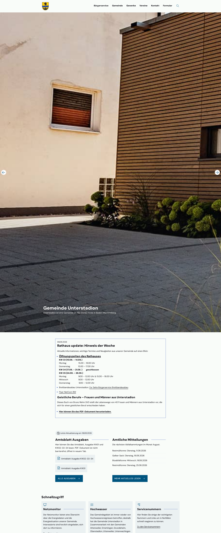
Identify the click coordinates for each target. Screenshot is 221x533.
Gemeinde (117, 5)
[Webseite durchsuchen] (178, 6)
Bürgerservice (101, 5)
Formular (167, 5)
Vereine (143, 5)
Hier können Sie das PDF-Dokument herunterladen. (85, 411)
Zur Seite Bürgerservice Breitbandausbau (108, 387)
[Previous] (3, 172)
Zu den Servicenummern (148, 526)
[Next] (217, 172)
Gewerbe (131, 5)
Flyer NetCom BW (67, 392)
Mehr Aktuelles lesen (127, 478)
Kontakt (155, 5)
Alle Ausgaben (67, 478)
